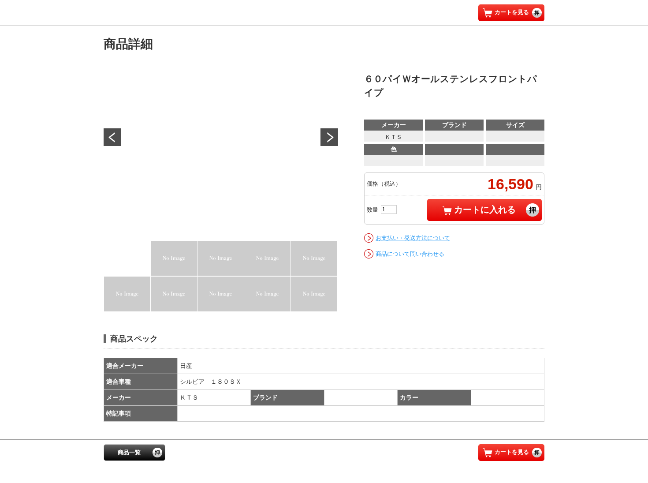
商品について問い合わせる (410, 253)
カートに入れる (485, 209)
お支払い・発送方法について (413, 237)
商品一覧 (129, 452)
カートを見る (512, 12)
